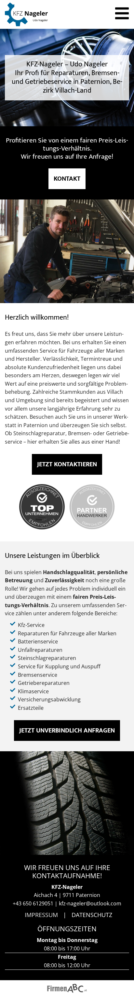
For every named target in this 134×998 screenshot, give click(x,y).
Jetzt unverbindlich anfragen (67, 730)
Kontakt (67, 178)
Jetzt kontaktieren (67, 464)
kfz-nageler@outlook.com (90, 903)
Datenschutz (92, 915)
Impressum (41, 915)
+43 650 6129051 (33, 903)
